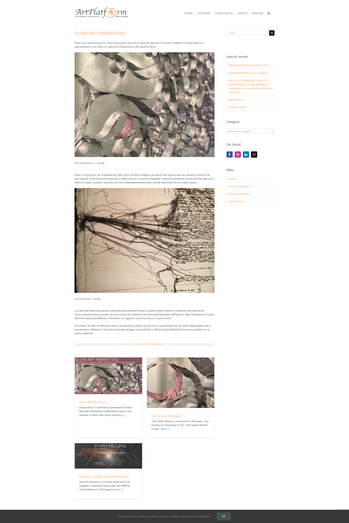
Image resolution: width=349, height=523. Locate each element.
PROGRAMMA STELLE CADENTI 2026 (249, 65)
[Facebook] (229, 154)
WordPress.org (237, 201)
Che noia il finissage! (166, 416)
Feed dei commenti (239, 194)
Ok (224, 516)
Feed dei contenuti (239, 186)
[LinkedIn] (246, 154)
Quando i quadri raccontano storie (104, 477)
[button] (269, 13)
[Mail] (254, 154)
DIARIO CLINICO (237, 107)
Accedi (232, 178)
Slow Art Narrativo (92, 402)
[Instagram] (238, 154)
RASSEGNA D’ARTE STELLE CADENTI (248, 73)
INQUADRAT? (236, 99)
